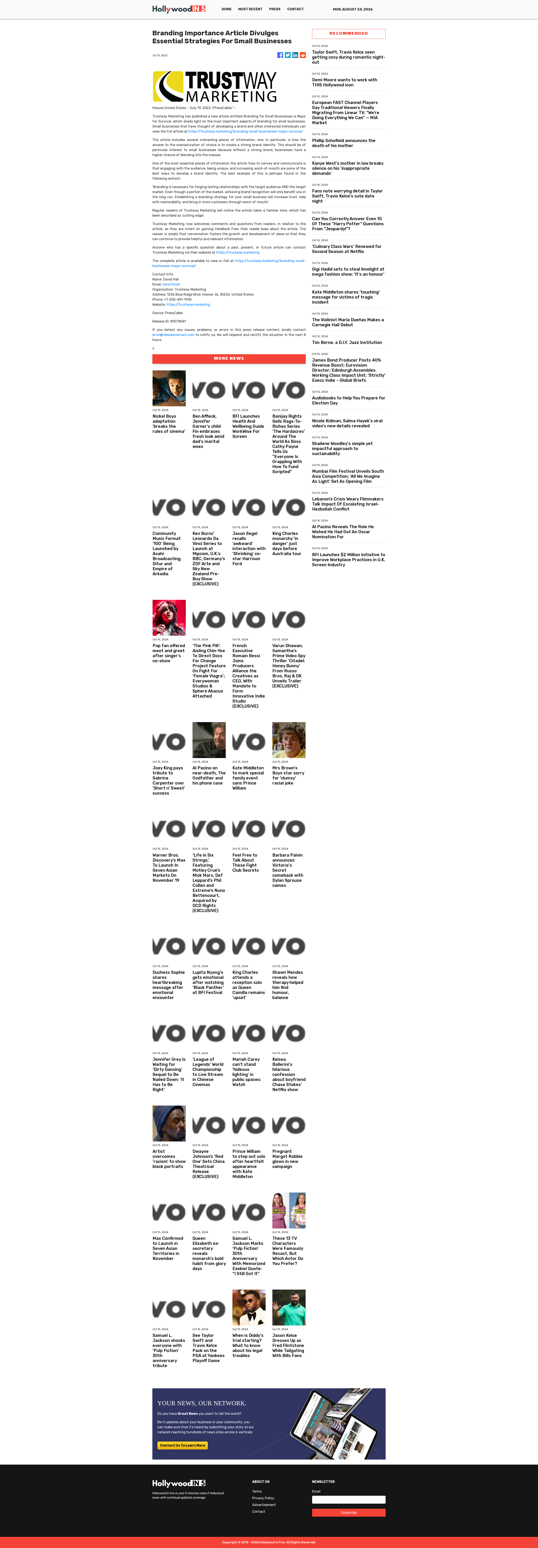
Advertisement (264, 1505)
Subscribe (349, 1513)
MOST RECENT (250, 9)
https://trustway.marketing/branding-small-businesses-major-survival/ (245, 131)
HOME (227, 9)
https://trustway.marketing (238, 252)
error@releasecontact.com (173, 335)
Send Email (171, 284)
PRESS (275, 9)
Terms (257, 1491)
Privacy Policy (263, 1498)
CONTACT (295, 9)
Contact (258, 1512)
